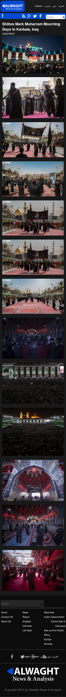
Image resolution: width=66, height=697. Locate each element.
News (25, 612)
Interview (27, 625)
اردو (54, 5)
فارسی (47, 5)
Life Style (27, 630)
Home (4, 612)
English (60, 10)
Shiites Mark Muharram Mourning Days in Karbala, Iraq (31, 26)
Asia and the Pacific (54, 630)
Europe (47, 639)
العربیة (61, 5)
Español (38, 5)
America (48, 643)
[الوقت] (12, 7)
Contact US (7, 616)
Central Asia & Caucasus (58, 623)
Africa (47, 634)
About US (6, 621)
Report (26, 616)
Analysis (27, 621)
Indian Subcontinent (54, 616)
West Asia (49, 612)
